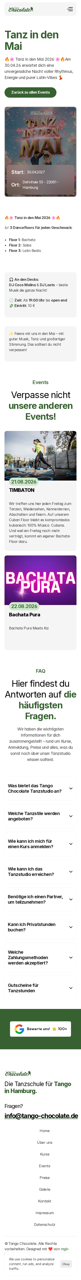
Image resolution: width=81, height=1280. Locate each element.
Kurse (45, 1154)
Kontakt (44, 1201)
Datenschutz (44, 1224)
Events (44, 1166)
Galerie (44, 1189)
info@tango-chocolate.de (41, 1116)
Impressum (45, 1213)
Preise (45, 1177)
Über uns (44, 1142)
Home (45, 1130)
